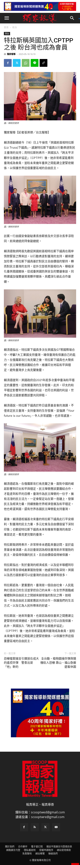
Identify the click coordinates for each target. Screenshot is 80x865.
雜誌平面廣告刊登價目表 (59, 846)
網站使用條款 (64, 850)
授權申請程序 (46, 850)
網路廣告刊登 (13, 850)
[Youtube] (56, 827)
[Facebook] (8, 63)
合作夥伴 (22, 846)
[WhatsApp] (26, 63)
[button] (6, 18)
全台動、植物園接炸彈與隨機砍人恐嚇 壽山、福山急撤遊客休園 (58, 663)
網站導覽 (40, 853)
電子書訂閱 (37, 846)
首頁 (6, 27)
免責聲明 (27, 853)
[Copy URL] (43, 63)
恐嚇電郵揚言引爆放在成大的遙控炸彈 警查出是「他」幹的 (21, 663)
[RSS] (35, 827)
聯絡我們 (53, 853)
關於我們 (9, 846)
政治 (14, 27)
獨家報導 (11, 54)
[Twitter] (17, 63)
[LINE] (34, 63)
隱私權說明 (30, 850)
